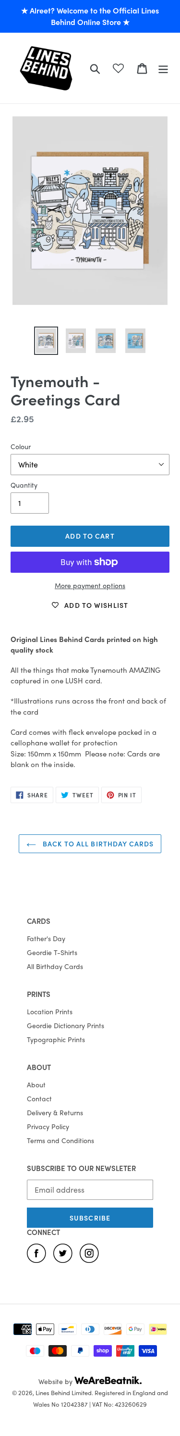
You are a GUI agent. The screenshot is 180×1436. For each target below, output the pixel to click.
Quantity (24, 485)
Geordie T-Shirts (52, 952)
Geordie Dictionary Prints (65, 1025)
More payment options (90, 585)
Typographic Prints (56, 1039)
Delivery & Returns (55, 1112)
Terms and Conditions (60, 1140)
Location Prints (49, 1011)
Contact (39, 1098)
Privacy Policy (48, 1126)
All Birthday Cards (55, 966)
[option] (46, 340)
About (36, 1084)
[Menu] (163, 68)
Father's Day (46, 938)
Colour (21, 446)
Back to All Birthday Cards (97, 843)
